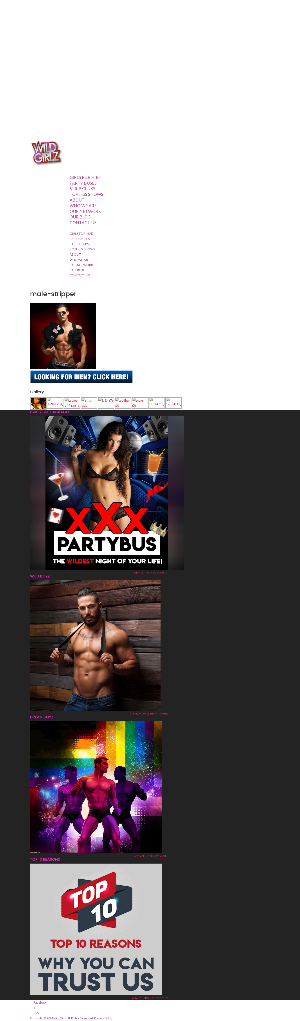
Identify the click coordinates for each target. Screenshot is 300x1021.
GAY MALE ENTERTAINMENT (150, 855)
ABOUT (75, 254)
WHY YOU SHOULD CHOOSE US (150, 998)
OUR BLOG (80, 216)
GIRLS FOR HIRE (81, 233)
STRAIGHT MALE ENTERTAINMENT (150, 713)
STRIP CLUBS (79, 244)
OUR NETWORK (85, 211)
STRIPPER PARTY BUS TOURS (150, 572)
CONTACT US (83, 222)
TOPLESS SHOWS (86, 194)
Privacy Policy (103, 1018)
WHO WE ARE (83, 205)
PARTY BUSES (80, 239)
